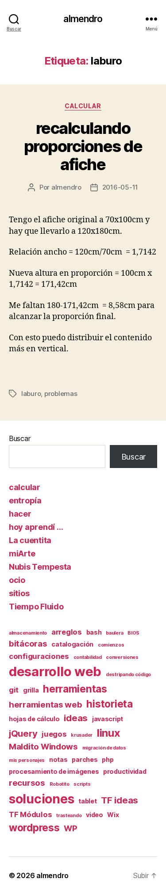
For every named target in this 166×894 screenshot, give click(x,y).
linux (108, 733)
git (14, 689)
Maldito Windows (43, 747)
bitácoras (28, 644)
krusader (82, 735)
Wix (113, 814)
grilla (31, 690)
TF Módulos (30, 814)
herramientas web (45, 705)
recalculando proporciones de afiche (83, 146)
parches (84, 759)
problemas (60, 393)
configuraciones (39, 656)
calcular (83, 106)
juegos (54, 734)
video (94, 814)
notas (58, 759)
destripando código (128, 674)
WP (70, 828)
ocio (17, 580)
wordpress (34, 827)
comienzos (111, 645)
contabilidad (87, 657)
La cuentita (30, 540)
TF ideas (119, 800)
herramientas (75, 689)
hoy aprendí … (36, 527)
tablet (87, 801)
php (107, 759)
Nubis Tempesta (40, 566)
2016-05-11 (120, 187)
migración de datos (104, 748)
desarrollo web (55, 671)
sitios (19, 593)
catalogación (72, 644)
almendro (82, 18)
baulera (114, 633)
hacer (20, 513)
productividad (125, 771)
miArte (22, 553)
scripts (81, 784)
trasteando (68, 815)
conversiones (122, 657)
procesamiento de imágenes (54, 771)
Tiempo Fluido (36, 606)
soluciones (41, 799)
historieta (109, 704)
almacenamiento (28, 633)
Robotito (59, 784)
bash (94, 632)
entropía (25, 500)
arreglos (66, 632)
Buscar (19, 438)
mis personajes (27, 760)
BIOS (133, 633)
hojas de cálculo (34, 719)
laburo (31, 393)
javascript (107, 719)
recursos (27, 783)
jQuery (23, 733)
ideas (76, 717)
